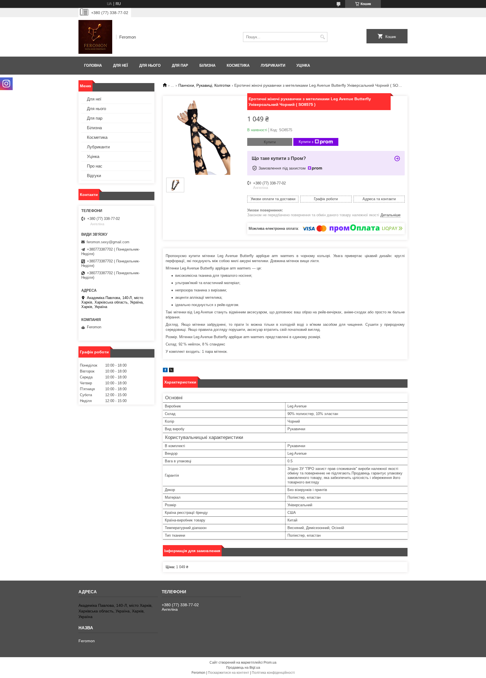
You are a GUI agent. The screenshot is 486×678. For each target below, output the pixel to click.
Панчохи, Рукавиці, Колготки (204, 85)
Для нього (150, 65)
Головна (93, 65)
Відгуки (94, 175)
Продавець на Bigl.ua (243, 668)
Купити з (306, 142)
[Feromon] (95, 37)
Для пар (180, 65)
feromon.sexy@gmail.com (108, 242)
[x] (171, 371)
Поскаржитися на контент (228, 673)
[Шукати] (322, 37)
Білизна (207, 65)
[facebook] (165, 371)
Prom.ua (270, 662)
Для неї (120, 65)
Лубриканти (273, 65)
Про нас (94, 166)
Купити (270, 142)
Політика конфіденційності (273, 673)
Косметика (238, 65)
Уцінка (303, 65)
